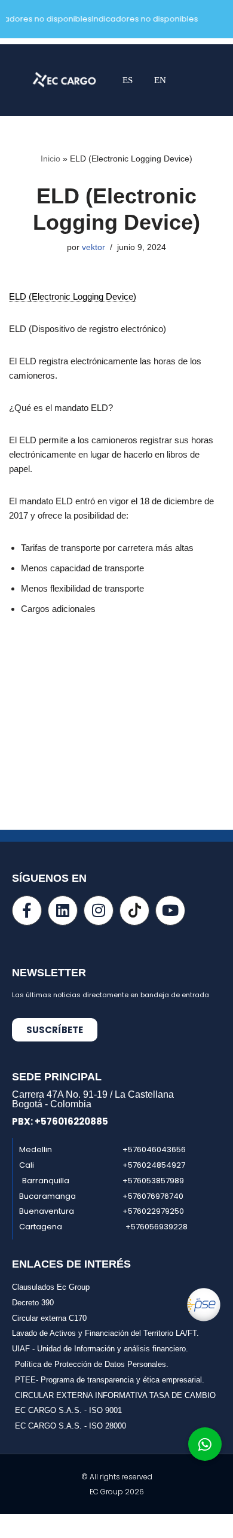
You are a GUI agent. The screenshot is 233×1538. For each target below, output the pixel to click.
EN (160, 80)
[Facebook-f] (27, 910)
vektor (93, 247)
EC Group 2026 (117, 1492)
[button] (183, 80)
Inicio (50, 158)
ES (127, 80)
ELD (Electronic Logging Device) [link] (72, 296)
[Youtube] (170, 910)
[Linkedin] (63, 910)
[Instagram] (99, 910)
